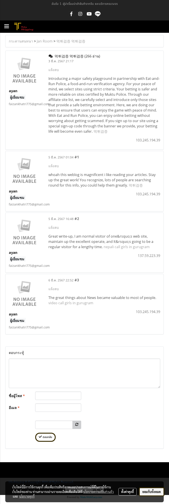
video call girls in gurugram (70, 303)
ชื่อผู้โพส (17, 395)
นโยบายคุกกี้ (27, 496)
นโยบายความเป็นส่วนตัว (98, 492)
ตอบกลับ (47, 437)
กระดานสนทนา (21, 41)
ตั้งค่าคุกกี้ (127, 492)
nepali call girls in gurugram (127, 246)
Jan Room (45, 41)
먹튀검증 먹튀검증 (70, 41)
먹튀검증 (101, 131)
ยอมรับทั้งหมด (151, 492)
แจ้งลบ (53, 69)
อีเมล (14, 407)
